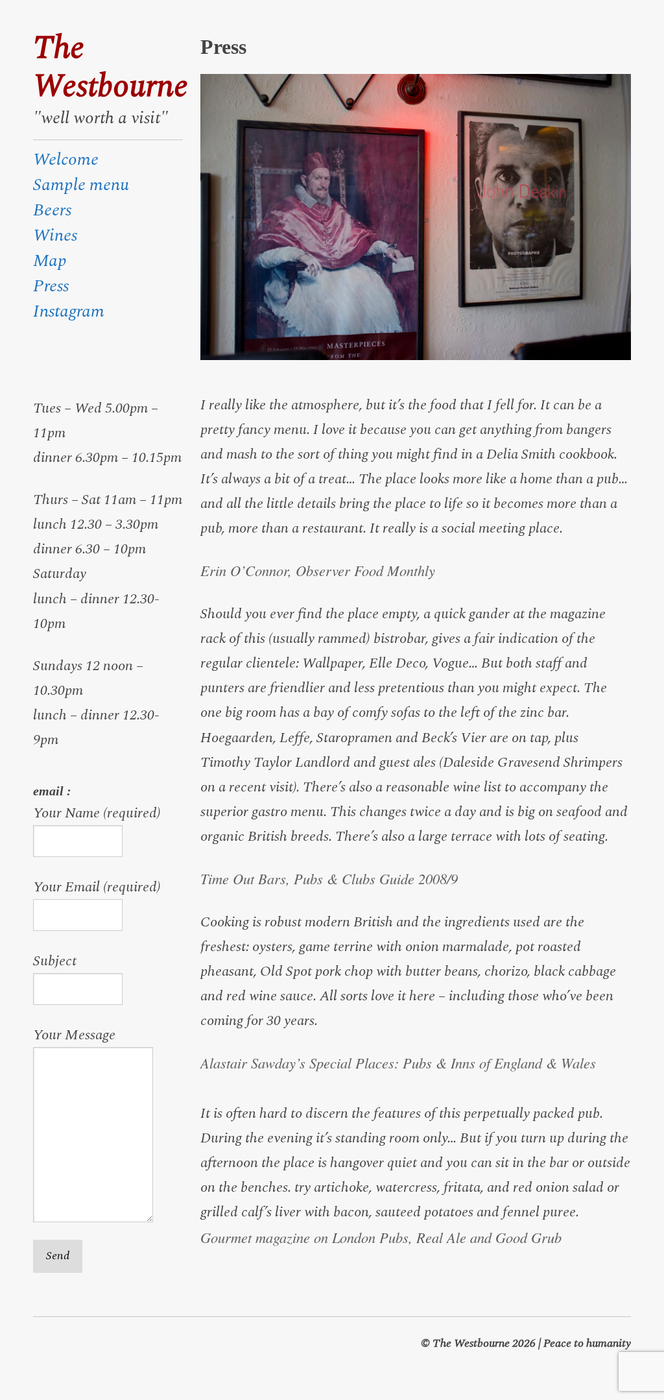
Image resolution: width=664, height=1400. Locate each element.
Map (50, 261)
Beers (52, 210)
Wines (55, 235)
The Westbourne (107, 67)
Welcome (66, 160)
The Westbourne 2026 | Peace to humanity (532, 1343)
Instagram (68, 311)
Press (51, 286)
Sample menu (81, 185)
